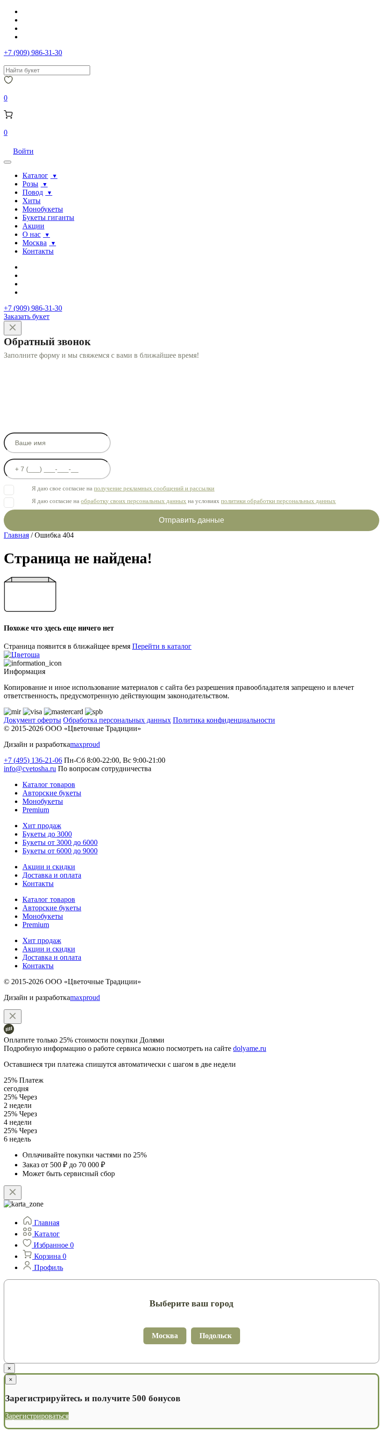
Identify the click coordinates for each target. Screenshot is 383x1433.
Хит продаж (41, 826)
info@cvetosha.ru (30, 769)
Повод (32, 192)
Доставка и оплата (51, 875)
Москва (34, 243)
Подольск (215, 1336)
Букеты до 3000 (47, 834)
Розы (30, 184)
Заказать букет (27, 316)
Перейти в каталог (162, 646)
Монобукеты (42, 209)
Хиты (31, 201)
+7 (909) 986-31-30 (33, 53)
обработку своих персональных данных (133, 500)
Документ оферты (32, 720)
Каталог (35, 175)
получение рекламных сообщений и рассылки (154, 488)
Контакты (38, 251)
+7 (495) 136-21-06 (33, 760)
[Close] (12, 328)
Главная (16, 535)
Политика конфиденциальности (224, 720)
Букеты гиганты (48, 217)
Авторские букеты (51, 793)
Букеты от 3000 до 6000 (60, 842)
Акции (33, 226)
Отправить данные (191, 520)
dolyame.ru (249, 1048)
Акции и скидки (48, 867)
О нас (31, 234)
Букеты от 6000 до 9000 (60, 851)
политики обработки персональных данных (278, 500)
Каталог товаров (48, 784)
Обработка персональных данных (117, 720)
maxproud (85, 744)
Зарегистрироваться (37, 1416)
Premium (35, 810)
